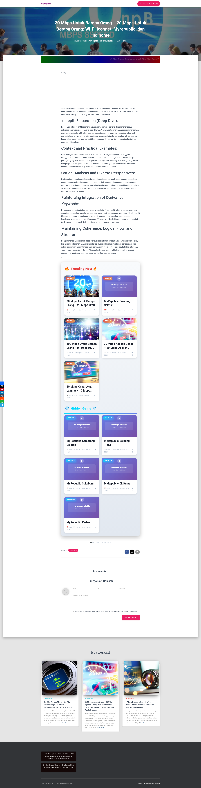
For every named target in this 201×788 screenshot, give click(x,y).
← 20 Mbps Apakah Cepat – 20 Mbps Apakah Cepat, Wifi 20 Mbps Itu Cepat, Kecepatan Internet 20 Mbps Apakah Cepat (59, 756)
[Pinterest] (2, 389)
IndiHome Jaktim (47, 783)
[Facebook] (2, 383)
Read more (66, 723)
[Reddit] (2, 398)
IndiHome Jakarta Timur (65, 783)
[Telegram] (2, 405)
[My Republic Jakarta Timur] (46, 3)
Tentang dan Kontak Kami (149, 3)
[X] (2, 386)
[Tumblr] (2, 395)
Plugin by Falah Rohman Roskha (101, 542)
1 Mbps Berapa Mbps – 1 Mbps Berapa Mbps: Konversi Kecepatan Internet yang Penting (140, 704)
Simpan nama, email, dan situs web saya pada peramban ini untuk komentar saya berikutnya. (106, 611)
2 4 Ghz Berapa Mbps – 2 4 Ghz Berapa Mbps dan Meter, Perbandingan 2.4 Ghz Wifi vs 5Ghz (58, 704)
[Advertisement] (100, 90)
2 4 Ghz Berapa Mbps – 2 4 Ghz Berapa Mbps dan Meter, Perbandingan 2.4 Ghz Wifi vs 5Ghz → (58, 767)
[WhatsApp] (2, 401)
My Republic (73, 550)
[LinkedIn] (2, 392)
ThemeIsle (156, 783)
